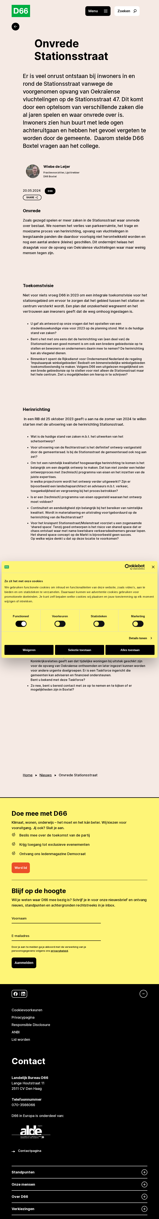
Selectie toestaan (79, 649)
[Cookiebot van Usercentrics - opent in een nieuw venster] (128, 567)
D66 (50, 191)
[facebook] (16, 994)
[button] (99, 11)
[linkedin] (23, 994)
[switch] (60, 624)
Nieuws (46, 775)
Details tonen (138, 638)
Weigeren (29, 649)
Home (28, 775)
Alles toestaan (130, 649)
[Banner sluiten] (153, 567)
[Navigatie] (141, 994)
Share (30, 197)
